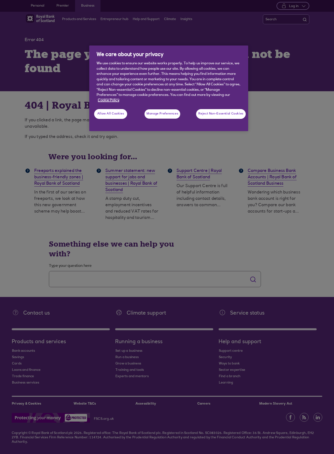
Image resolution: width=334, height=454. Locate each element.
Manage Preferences (162, 113)
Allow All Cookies (110, 113)
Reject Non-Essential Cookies (221, 113)
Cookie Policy (108, 100)
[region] (168, 88)
